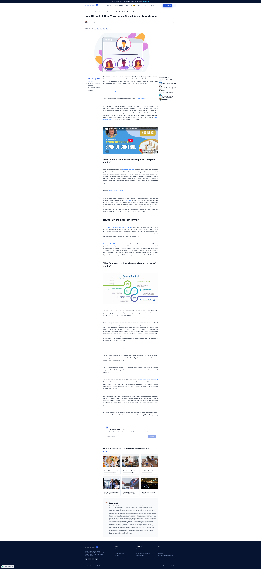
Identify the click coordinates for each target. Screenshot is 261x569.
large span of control (128, 169)
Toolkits (139, 5)
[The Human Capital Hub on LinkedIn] (86, 559)
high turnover (128, 200)
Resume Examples (118, 5)
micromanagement (144, 379)
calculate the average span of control (119, 227)
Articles (91, 11)
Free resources (140, 555)
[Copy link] (107, 28)
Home (86, 11)
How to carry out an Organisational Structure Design (123, 91)
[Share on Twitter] (95, 28)
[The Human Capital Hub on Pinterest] (96, 559)
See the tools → (146, 1)
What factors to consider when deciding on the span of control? (94, 89)
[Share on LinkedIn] (101, 28)
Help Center (160, 553)
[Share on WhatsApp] (104, 28)
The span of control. (141, 98)
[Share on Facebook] (98, 28)
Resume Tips (130, 5)
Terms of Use (159, 565)
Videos (138, 548)
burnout (155, 379)
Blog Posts (109, 5)
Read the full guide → (108, 451)
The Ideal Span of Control (168, 92)
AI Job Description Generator (143, 553)
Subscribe (152, 436)
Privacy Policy (166, 565)
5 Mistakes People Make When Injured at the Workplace (168, 98)
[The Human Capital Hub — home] (91, 5)
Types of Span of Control (115, 190)
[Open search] (174, 5)
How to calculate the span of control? (94, 84)
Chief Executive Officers (110, 244)
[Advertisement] (167, 51)
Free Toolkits (167, 5)
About (146, 5)
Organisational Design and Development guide (104, 11)
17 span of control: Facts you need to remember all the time (125, 348)
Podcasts (138, 551)
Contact (152, 5)
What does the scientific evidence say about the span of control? (94, 80)
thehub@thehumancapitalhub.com (165, 555)
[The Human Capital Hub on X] (89, 559)
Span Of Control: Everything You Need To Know (169, 84)
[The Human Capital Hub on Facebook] (93, 559)
